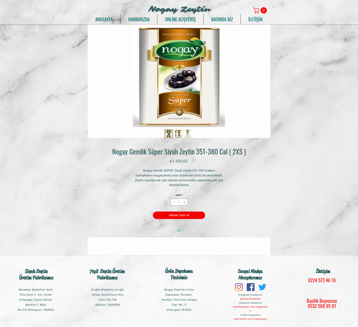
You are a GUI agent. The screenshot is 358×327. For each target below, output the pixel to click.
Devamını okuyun (179, 184)
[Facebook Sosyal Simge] (251, 287)
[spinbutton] (179, 202)
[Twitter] (262, 287)
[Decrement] (173, 202)
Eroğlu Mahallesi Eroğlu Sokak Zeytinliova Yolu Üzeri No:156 (107, 294)
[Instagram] (239, 287)
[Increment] (184, 202)
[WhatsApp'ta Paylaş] (179, 230)
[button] (260, 10)
